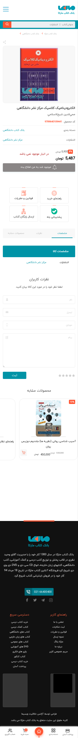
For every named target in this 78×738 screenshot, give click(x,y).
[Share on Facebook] (11, 43)
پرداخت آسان (19, 666)
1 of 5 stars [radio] (73, 375)
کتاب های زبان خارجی (19, 636)
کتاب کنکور (19, 656)
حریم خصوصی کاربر (58, 651)
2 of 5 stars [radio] (70, 375)
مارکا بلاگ (58, 641)
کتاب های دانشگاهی (20, 631)
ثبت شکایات (58, 627)
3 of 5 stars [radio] (66, 375)
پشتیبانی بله (54, 217)
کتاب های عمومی (19, 641)
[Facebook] (27, 600)
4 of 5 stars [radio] (63, 375)
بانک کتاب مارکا (50, 33)
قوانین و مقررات (23, 198)
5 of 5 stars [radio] (59, 375)
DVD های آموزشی (19, 646)
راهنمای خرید (54, 198)
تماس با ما (58, 622)
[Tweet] (25, 43)
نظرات (39, 233)
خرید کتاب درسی (19, 622)
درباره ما (58, 646)
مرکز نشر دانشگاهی (36, 262)
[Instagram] (51, 600)
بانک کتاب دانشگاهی (30, 33)
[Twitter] (35, 600)
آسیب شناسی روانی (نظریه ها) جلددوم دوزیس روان (48, 444)
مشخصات (62, 233)
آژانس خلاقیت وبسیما (32, 713)
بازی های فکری (19, 651)
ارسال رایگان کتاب (23, 217)
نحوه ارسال (58, 636)
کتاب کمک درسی (19, 627)
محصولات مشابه (16, 233)
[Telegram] (43, 600)
